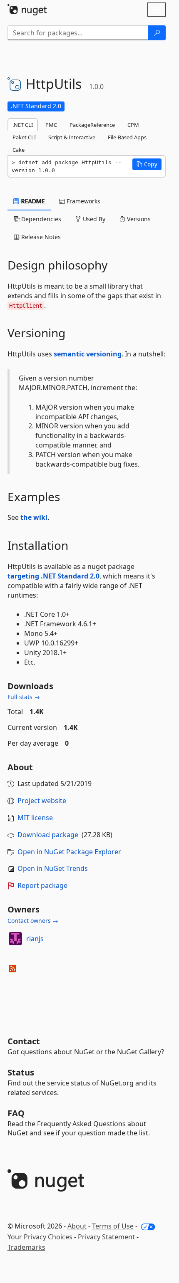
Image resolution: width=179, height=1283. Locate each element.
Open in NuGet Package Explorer (69, 851)
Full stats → (23, 697)
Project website (41, 800)
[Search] (157, 32)
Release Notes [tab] (40, 237)
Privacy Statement (106, 1236)
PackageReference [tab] (92, 125)
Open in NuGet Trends (52, 868)
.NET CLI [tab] (22, 125)
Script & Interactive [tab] (71, 137)
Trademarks (26, 1247)
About (77, 1226)
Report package (42, 885)
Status (20, 1072)
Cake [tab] (18, 149)
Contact (23, 1041)
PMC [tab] (51, 125)
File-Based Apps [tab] (127, 137)
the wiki (33, 517)
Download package (47, 834)
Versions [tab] (138, 219)
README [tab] (32, 201)
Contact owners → (32, 921)
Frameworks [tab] (82, 201)
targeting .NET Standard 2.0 (53, 576)
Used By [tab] (93, 219)
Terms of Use (113, 1226)
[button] (147, 164)
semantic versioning (88, 353)
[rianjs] (15, 938)
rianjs (35, 938)
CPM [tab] (133, 125)
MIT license (35, 817)
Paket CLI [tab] (24, 137)
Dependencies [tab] (40, 219)
